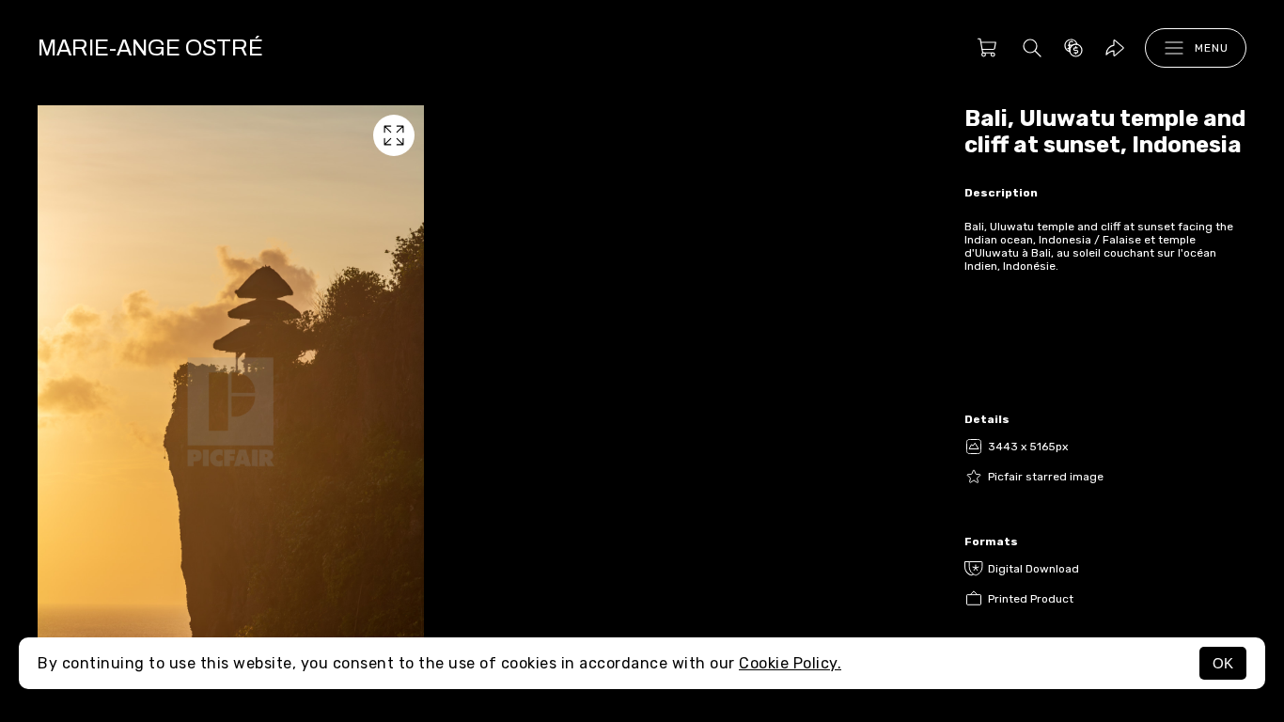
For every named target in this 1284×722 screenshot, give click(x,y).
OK (1223, 663)
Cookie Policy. (790, 663)
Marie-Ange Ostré (150, 48)
